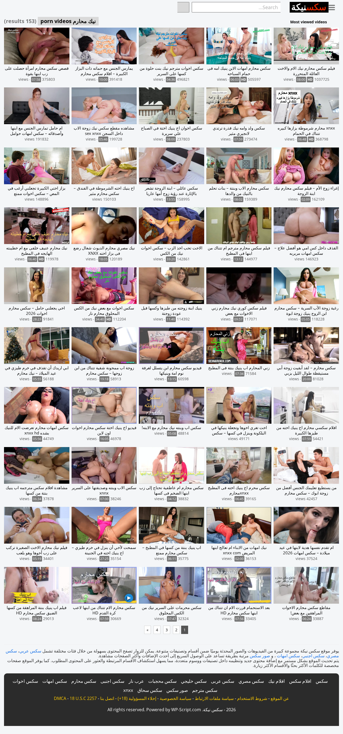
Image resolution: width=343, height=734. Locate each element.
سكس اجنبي (313, 656)
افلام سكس (300, 681)
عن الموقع (280, 698)
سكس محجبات (162, 681)
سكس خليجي (194, 681)
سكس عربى (222, 681)
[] (183, 7)
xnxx (128, 690)
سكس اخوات (25, 681)
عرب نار (136, 681)
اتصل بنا (107, 698)
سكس (322, 681)
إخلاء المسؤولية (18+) (137, 698)
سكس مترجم (204, 690)
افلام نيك (276, 681)
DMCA (60, 698)
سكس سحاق (149, 690)
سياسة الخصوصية (175, 698)
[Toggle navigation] (334, 6)
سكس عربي (30, 651)
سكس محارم (83, 681)
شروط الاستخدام (252, 698)
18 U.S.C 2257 (83, 698)
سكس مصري (251, 681)
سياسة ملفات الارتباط (214, 698)
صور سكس (260, 656)
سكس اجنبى (112, 681)
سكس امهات (288, 656)
